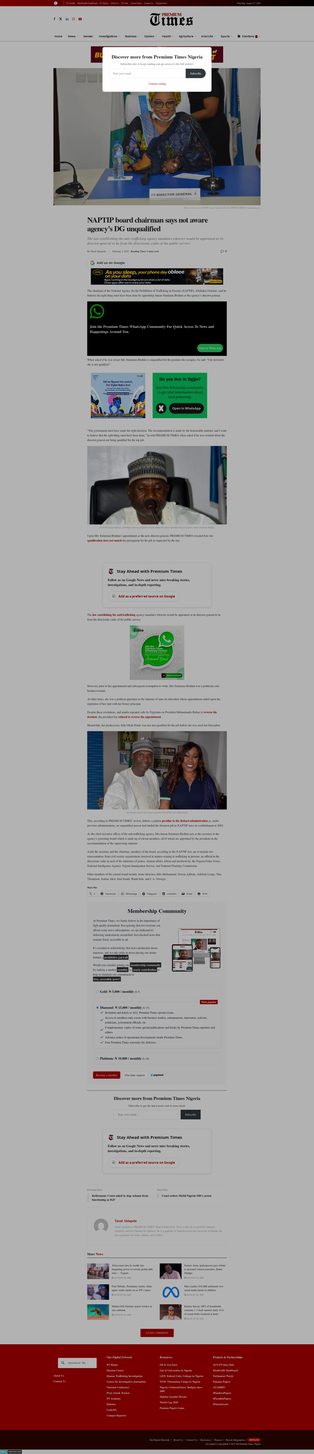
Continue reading (157, 83)
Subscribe (195, 73)
